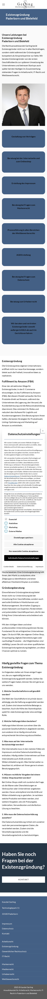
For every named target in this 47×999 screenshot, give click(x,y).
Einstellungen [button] (12, 483)
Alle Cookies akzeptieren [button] (23, 544)
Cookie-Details (9, 567)
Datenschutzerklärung (12, 476)
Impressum (39, 567)
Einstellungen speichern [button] (23, 537)
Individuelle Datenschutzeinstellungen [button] (23, 558)
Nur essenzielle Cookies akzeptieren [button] (23, 551)
